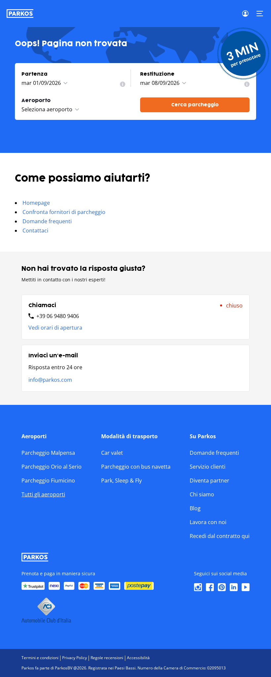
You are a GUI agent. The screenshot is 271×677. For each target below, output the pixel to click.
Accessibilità (138, 657)
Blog (195, 508)
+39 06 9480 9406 (57, 316)
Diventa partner (209, 480)
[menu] (122, 84)
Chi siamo (202, 494)
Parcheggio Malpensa (48, 452)
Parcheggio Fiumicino (48, 480)
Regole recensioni (107, 657)
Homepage (36, 202)
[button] (259, 13)
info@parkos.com (50, 379)
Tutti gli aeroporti (43, 494)
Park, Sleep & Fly (121, 480)
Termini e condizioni (39, 657)
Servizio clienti (207, 466)
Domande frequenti (47, 221)
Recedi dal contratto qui (220, 536)
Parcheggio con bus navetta (136, 466)
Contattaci (35, 230)
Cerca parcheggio (195, 105)
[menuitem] (122, 84)
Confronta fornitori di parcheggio (63, 212)
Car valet (112, 452)
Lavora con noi (208, 522)
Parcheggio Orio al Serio (51, 466)
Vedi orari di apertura (55, 327)
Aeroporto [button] (36, 100)
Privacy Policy (74, 657)
